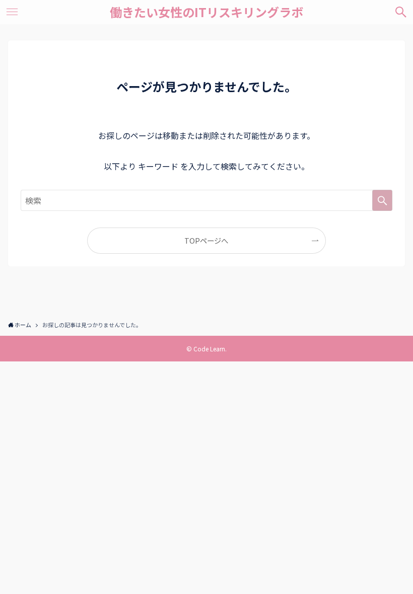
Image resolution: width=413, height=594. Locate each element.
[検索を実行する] (382, 200)
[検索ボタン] (401, 12)
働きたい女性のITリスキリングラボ (206, 12)
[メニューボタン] (12, 12)
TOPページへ (206, 240)
